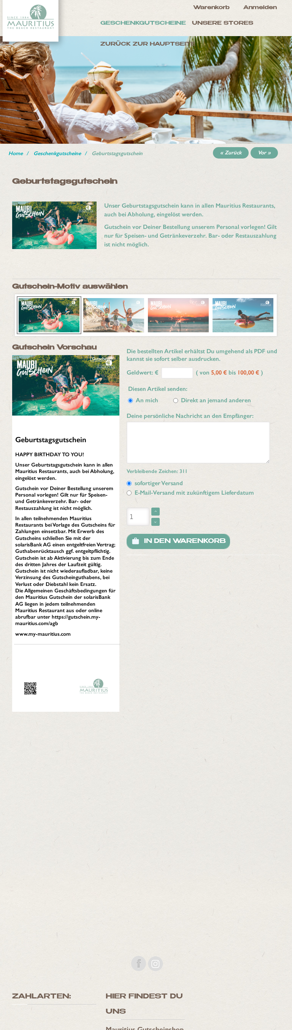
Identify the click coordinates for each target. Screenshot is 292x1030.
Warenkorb (211, 7)
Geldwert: (140, 372)
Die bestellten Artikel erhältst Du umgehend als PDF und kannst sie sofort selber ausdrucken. (202, 355)
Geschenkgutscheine (57, 153)
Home (15, 153)
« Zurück (230, 152)
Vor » (264, 152)
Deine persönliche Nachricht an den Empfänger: (190, 415)
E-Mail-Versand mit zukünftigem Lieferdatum (193, 492)
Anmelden (260, 7)
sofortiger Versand (157, 483)
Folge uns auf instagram (155, 963)
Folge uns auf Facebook (138, 963)
